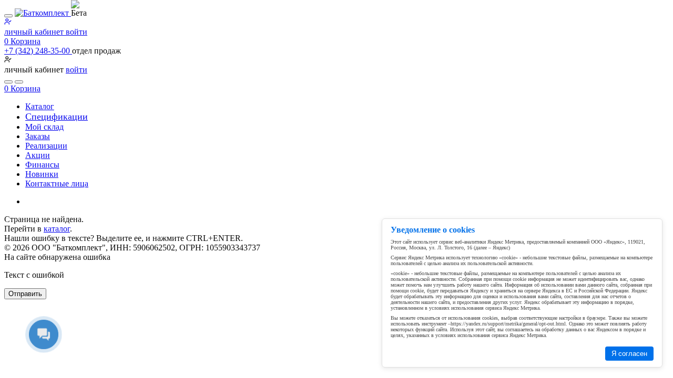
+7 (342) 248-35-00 (38, 50)
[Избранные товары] (8, 81)
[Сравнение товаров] (19, 81)
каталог (57, 228)
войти (76, 69)
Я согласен (629, 354)
